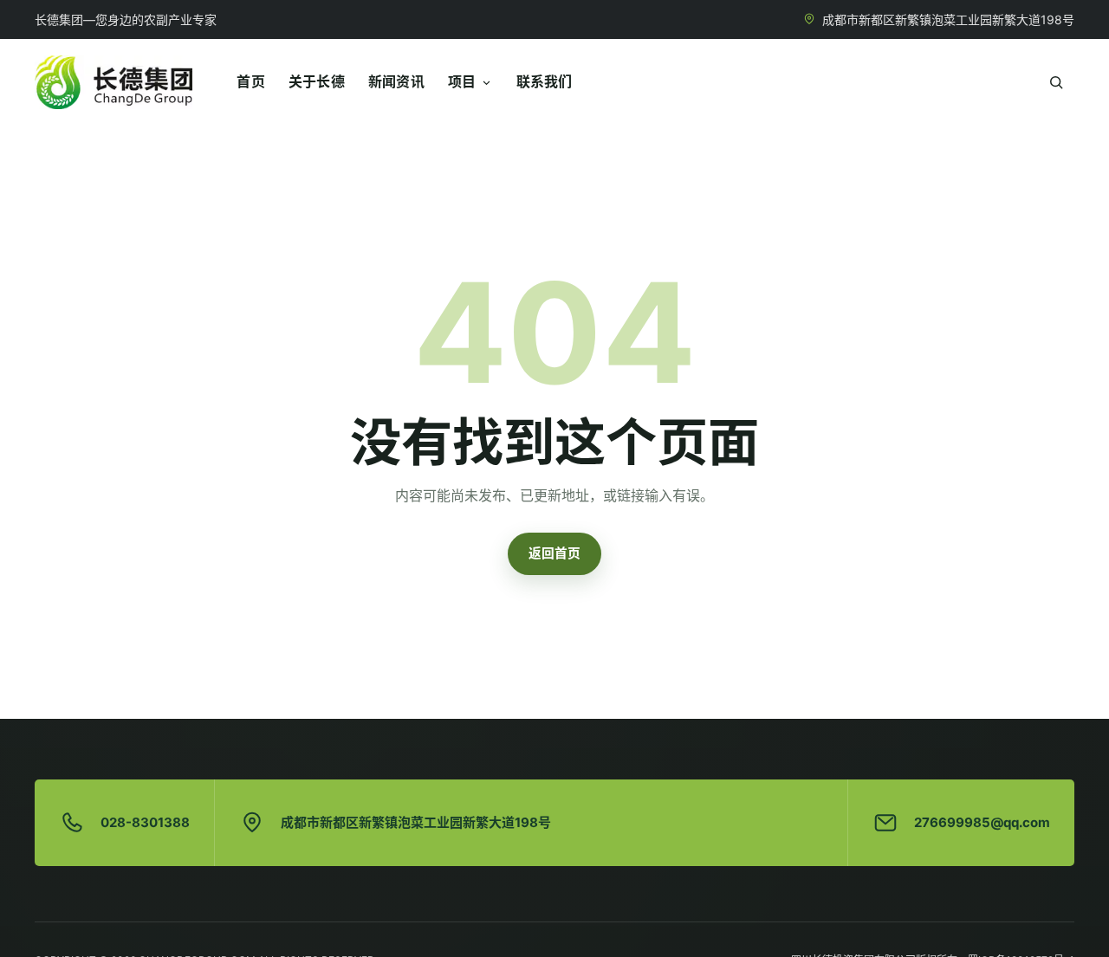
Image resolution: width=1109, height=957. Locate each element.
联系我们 (544, 81)
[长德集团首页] (113, 82)
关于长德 (317, 81)
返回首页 (554, 553)
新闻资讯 (396, 81)
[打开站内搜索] (1055, 82)
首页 (251, 81)
